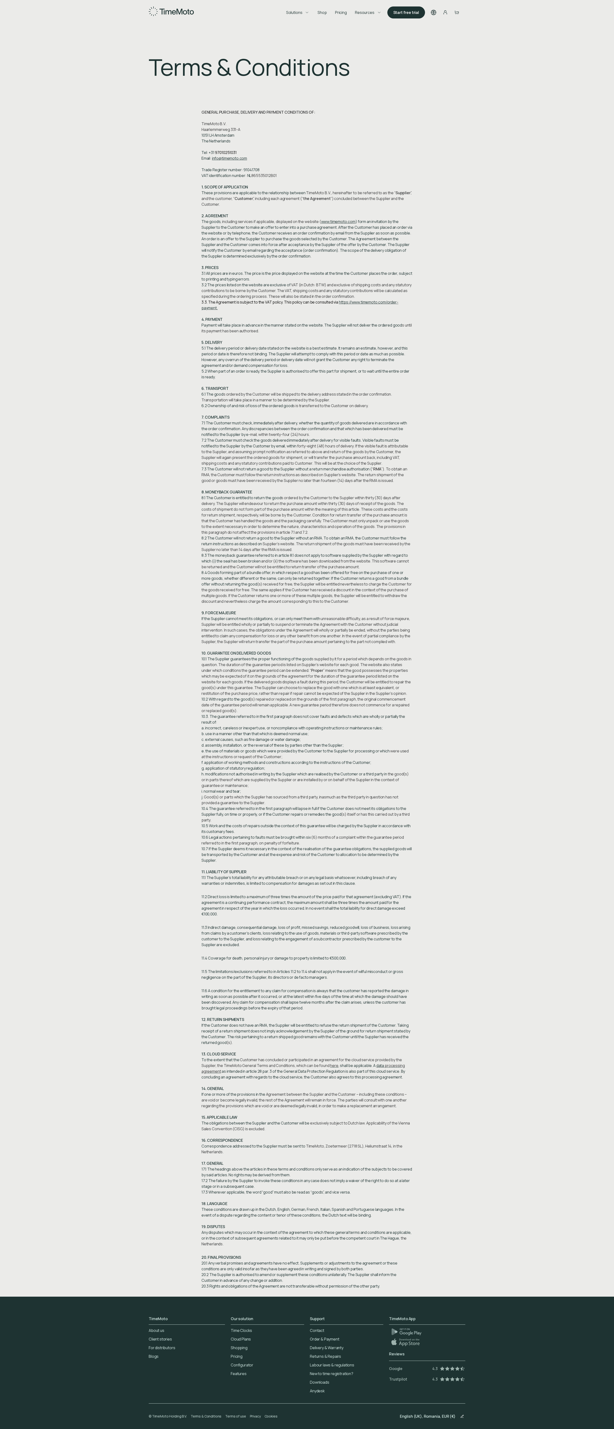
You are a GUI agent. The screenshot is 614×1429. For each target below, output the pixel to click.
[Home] (171, 12)
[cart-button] (457, 12)
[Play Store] (406, 1332)
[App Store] (406, 1342)
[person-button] (445, 12)
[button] (434, 12)
